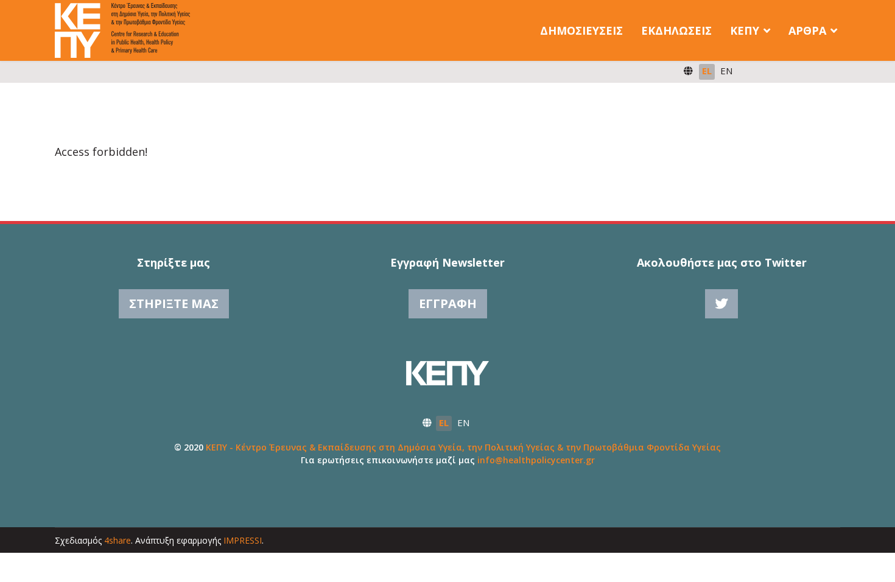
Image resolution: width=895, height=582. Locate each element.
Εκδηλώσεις (676, 30)
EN (726, 71)
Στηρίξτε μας (174, 303)
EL (707, 71)
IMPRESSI (242, 540)
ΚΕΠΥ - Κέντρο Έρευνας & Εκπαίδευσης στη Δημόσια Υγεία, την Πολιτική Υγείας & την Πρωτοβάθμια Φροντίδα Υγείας (463, 447)
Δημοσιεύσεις (581, 30)
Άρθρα (807, 30)
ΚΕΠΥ (744, 30)
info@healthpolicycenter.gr (536, 460)
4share (117, 540)
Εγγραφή (448, 303)
